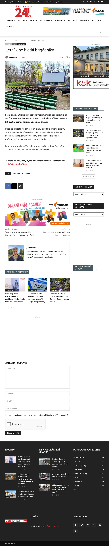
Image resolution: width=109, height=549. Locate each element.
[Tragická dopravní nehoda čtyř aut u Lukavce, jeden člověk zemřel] (44, 461)
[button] (100, 33)
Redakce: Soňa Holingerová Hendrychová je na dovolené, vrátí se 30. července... (26, 479)
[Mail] (91, 1)
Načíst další (87, 176)
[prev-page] (7, 307)
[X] (98, 1)
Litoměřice (26, 173)
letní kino (16, 173)
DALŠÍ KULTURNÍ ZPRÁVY (85, 109)
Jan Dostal (13, 57)
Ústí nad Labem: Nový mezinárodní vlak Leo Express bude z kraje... (26, 494)
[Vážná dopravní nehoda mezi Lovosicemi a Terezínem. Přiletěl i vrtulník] (44, 487)
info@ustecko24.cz (17, 164)
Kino (20, 40)
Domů (7, 40)
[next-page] (11, 307)
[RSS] (94, 1)
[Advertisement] (37, 337)
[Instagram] (87, 1)
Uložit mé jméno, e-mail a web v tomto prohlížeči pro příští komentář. (38, 415)
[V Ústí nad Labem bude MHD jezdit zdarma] (44, 476)
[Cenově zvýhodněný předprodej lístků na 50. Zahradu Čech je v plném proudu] (60, 284)
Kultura (14, 40)
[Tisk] (20, 186)
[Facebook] (83, 1)
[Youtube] (102, 1)
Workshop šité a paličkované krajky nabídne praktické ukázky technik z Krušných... (24, 461)
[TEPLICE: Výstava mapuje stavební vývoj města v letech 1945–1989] (78, 118)
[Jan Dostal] (7, 57)
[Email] (14, 186)
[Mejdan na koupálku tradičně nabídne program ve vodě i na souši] (78, 148)
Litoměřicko (21, 44)
